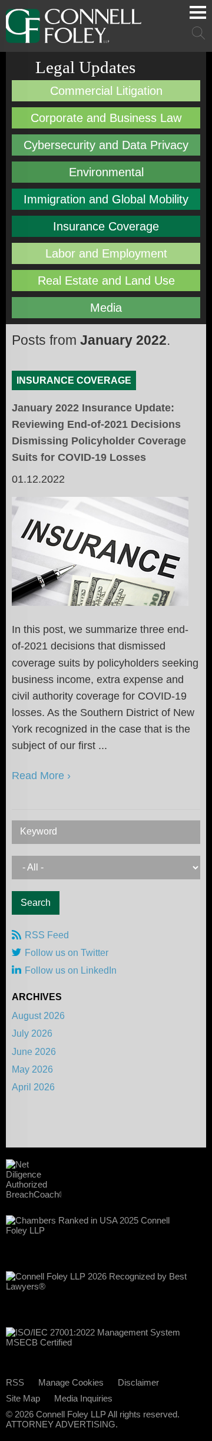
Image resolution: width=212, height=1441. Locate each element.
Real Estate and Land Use (106, 280)
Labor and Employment (106, 253)
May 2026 (32, 1069)
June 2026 (34, 1052)
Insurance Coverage (106, 226)
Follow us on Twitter (66, 953)
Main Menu (198, 12)
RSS (15, 1382)
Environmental (106, 172)
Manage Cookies (71, 1382)
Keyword (38, 831)
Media (106, 307)
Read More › (41, 775)
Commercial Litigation (106, 90)
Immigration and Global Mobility (106, 199)
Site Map (23, 1398)
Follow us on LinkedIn (71, 970)
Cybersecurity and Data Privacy (106, 145)
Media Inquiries (83, 1398)
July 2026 (32, 1033)
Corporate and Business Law (106, 117)
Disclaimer (138, 1382)
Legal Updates (85, 67)
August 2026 (38, 1016)
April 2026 (33, 1087)
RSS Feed (47, 935)
